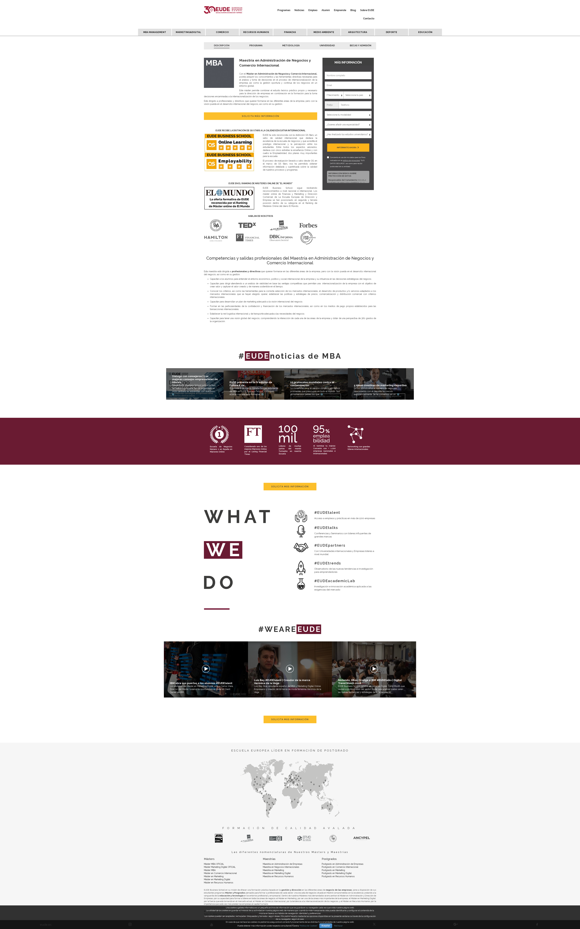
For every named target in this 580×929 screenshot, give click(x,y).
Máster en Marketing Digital (217, 879)
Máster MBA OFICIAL (214, 864)
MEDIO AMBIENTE (324, 32)
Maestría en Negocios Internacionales (281, 867)
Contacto (368, 18)
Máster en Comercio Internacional (220, 873)
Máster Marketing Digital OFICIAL (220, 867)
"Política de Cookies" (308, 925)
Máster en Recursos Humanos (218, 882)
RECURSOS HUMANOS (256, 32)
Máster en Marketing (214, 876)
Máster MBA (210, 870)
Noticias (299, 10)
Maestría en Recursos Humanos (278, 876)
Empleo (312, 10)
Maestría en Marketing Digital (277, 873)
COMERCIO (222, 32)
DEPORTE (391, 32)
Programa (256, 45)
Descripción (221, 45)
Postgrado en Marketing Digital (337, 873)
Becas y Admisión (360, 45)
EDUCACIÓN (425, 32)
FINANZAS (290, 32)
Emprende (340, 10)
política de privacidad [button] (351, 160)
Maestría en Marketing (273, 870)
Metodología (291, 45)
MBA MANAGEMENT (154, 32)
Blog (353, 10)
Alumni (326, 10)
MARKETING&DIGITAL (188, 32)
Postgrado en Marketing (333, 870)
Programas (283, 10)
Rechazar (338, 925)
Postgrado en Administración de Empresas (342, 864)
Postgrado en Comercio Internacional (340, 867)
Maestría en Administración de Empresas (282, 864)
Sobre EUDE (367, 10)
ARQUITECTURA (357, 32)
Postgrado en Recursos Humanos (338, 876)
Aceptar (325, 925)
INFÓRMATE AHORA (347, 147)
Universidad (327, 45)
